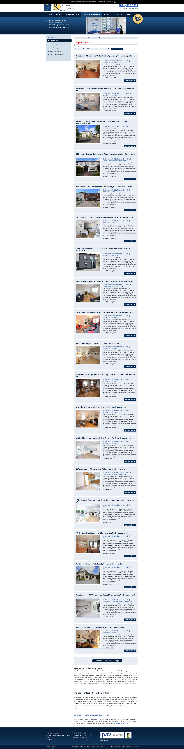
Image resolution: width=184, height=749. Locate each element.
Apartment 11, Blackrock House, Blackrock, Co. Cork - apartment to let (105, 89)
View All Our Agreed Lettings (107, 661)
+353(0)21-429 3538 (79, 735)
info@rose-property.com (121, 723)
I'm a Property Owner (72, 14)
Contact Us (118, 14)
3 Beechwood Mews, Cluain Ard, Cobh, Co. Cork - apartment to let (104, 282)
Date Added (116, 49)
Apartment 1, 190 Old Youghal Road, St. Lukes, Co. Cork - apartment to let (105, 596)
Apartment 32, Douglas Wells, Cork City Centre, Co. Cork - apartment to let (105, 57)
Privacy (51, 748)
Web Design (126, 746)
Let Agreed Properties (59, 44)
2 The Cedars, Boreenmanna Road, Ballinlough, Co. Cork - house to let (105, 501)
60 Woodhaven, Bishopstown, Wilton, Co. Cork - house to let (102, 469)
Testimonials (107, 14)
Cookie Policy (58, 748)
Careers (128, 14)
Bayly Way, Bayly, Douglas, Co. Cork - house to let (97, 344)
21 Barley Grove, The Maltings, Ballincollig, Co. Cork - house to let (104, 187)
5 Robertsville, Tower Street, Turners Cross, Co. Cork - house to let (104, 218)
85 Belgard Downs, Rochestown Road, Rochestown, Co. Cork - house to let (105, 155)
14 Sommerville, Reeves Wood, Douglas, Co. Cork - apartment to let (105, 313)
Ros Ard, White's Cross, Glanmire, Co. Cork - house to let (100, 628)
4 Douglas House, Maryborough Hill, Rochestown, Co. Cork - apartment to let (102, 122)
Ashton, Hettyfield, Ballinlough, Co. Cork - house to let (99, 564)
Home (50, 14)
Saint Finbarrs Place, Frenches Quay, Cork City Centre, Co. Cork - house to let (103, 250)
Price (76, 49)
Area (101, 49)
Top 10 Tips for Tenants (57, 54)
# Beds (89, 49)
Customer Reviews (99, 746)
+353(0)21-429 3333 (79, 733)
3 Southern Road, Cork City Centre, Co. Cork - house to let (101, 407)
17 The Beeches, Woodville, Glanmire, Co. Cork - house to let (102, 533)
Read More (109, 1)
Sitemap (48, 746)
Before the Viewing (55, 51)
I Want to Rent (54, 40)
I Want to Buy (54, 48)
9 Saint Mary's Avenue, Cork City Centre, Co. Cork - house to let (103, 438)
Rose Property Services (60, 5)
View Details (130, 80)
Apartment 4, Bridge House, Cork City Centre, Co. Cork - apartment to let (106, 375)
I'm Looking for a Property (91, 14)
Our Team (59, 14)
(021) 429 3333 (128, 5)
